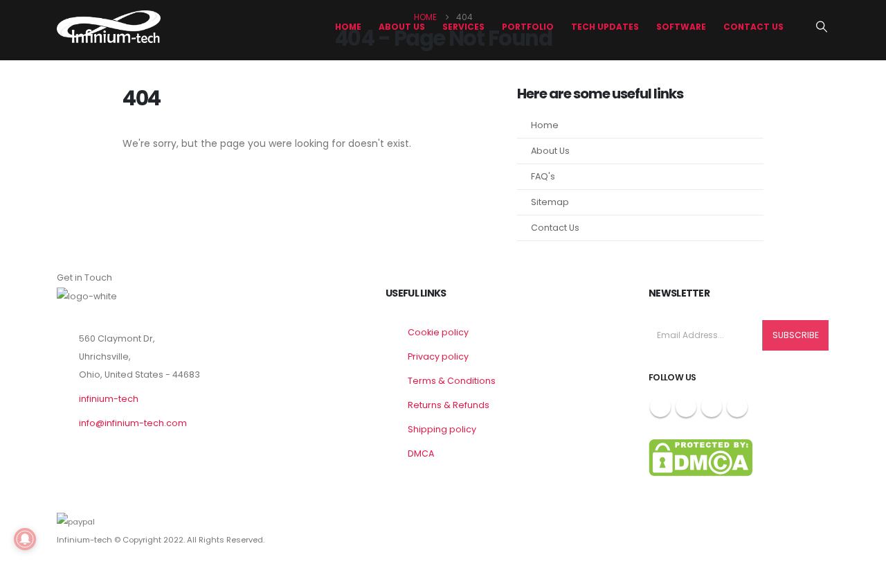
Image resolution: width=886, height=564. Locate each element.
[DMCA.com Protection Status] (700, 457)
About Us (550, 151)
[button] (822, 27)
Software (681, 27)
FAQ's (543, 176)
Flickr (737, 406)
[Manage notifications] (25, 539)
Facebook (660, 406)
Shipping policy (442, 429)
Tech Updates (605, 27)
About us (402, 27)
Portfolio (528, 27)
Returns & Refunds (448, 405)
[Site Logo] (109, 26)
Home (348, 27)
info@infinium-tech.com (133, 423)
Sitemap (550, 202)
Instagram (711, 406)
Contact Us (753, 27)
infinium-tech (108, 399)
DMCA (421, 453)
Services (463, 27)
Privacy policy (438, 356)
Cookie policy (438, 332)
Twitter (686, 406)
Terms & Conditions (452, 381)
